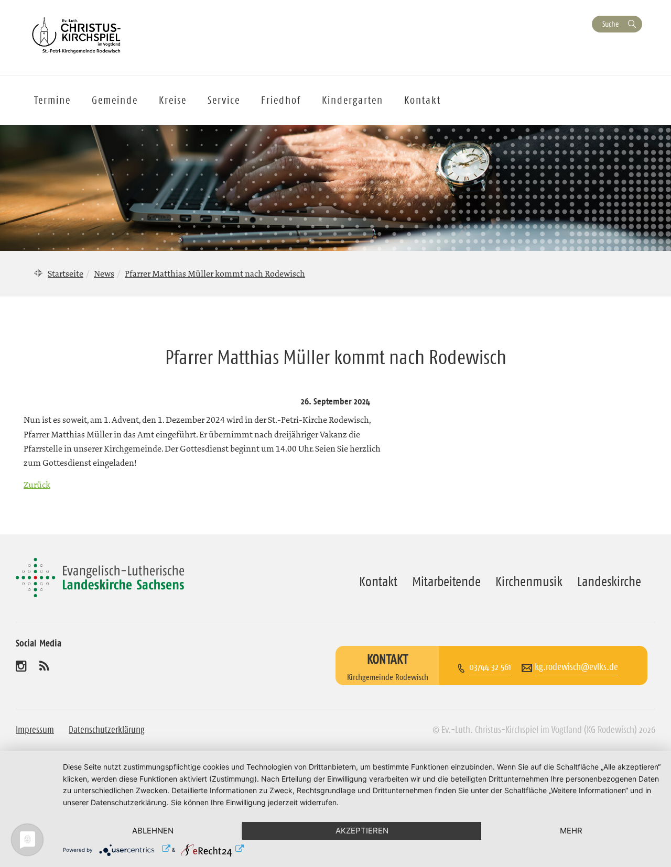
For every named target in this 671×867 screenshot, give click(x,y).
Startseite (65, 273)
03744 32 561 (490, 667)
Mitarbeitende (446, 581)
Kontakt (422, 100)
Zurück (37, 484)
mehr (571, 831)
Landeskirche (609, 581)
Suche (610, 24)
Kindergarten (352, 100)
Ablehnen (153, 831)
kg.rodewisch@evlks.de (576, 667)
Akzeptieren (362, 831)
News (104, 273)
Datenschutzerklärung (107, 730)
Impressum (35, 730)
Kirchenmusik (528, 581)
